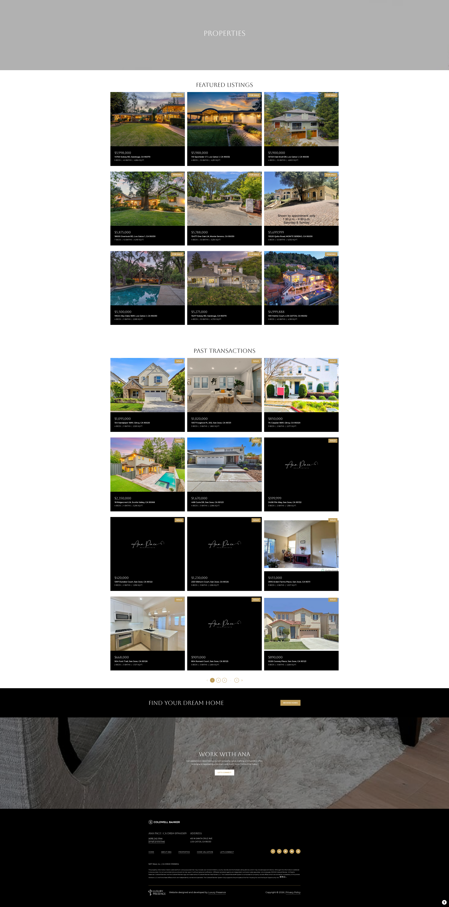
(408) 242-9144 (155, 838)
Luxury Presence (217, 892)
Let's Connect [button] (224, 772)
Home (151, 852)
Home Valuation (205, 852)
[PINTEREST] (285, 851)
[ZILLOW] (298, 851)
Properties (184, 852)
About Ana (166, 852)
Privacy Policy (293, 892)
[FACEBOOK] (273, 851)
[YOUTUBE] (292, 851)
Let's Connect (227, 852)
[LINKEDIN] (279, 851)
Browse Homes (290, 703)
